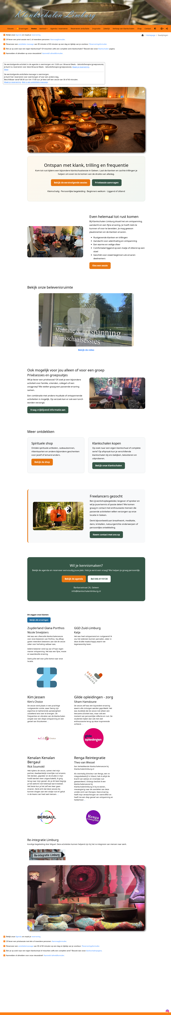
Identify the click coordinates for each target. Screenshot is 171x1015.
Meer (6, 69)
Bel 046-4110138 (99, 578)
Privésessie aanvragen (107, 182)
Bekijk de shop (42, 462)
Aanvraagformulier (57, 39)
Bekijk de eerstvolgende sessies (70, 182)
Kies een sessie (100, 265)
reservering (35, 35)
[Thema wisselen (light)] (162, 28)
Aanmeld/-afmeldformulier (52, 53)
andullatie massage (26, 44)
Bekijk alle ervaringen (39, 620)
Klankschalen (103, 49)
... (82, 724)
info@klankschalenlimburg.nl (86, 591)
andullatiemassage (25, 946)
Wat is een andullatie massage (35, 82)
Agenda (19, 35)
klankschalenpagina (94, 951)
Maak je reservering (80, 67)
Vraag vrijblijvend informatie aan (47, 409)
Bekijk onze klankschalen (108, 465)
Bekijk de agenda (74, 578)
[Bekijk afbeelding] (86, 119)
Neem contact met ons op (106, 534)
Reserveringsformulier (98, 44)
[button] (43, 28)
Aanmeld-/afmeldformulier (54, 955)
